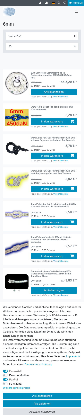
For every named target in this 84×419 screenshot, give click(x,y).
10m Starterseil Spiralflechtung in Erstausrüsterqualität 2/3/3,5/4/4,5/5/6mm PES (51, 75)
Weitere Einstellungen (16, 387)
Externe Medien (19, 375)
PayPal (13, 379)
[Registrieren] (47, 3)
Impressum (73, 356)
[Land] (53, 3)
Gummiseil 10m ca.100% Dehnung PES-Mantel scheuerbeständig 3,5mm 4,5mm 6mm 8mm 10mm (51, 273)
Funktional (15, 383)
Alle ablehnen (42, 403)
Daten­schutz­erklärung (38, 364)
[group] (17, 83)
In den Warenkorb (52, 121)
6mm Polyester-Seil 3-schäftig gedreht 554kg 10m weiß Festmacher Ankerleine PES (54, 205)
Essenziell (15, 371)
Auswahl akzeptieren (42, 411)
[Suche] (59, 3)
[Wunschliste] (65, 3)
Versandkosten (60, 96)
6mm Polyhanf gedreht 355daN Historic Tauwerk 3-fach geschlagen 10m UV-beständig (51, 239)
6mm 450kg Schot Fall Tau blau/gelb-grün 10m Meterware (52, 108)
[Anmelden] (40, 3)
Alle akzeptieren (42, 395)
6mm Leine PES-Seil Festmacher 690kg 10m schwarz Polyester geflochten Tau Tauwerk (53, 139)
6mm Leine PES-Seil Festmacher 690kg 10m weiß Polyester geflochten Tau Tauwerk (53, 172)
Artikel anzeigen (54, 91)
